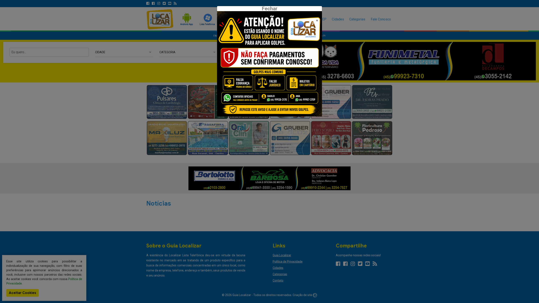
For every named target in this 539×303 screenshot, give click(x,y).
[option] (269, 63)
